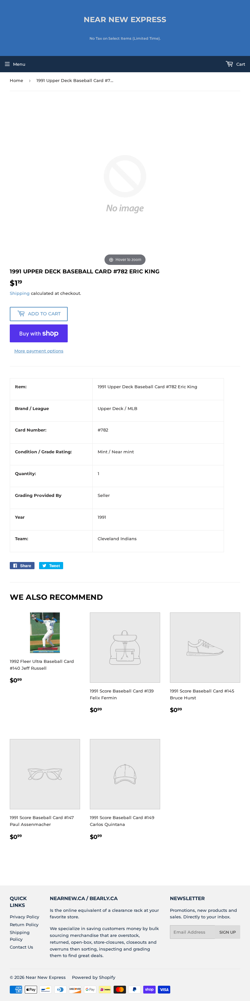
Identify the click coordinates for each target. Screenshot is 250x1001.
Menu (19, 64)
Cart (240, 64)
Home (16, 80)
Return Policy (24, 924)
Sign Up (227, 932)
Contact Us (21, 947)
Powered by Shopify (93, 977)
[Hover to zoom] (125, 183)
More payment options (38, 350)
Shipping (20, 293)
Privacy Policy (24, 916)
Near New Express (125, 19)
